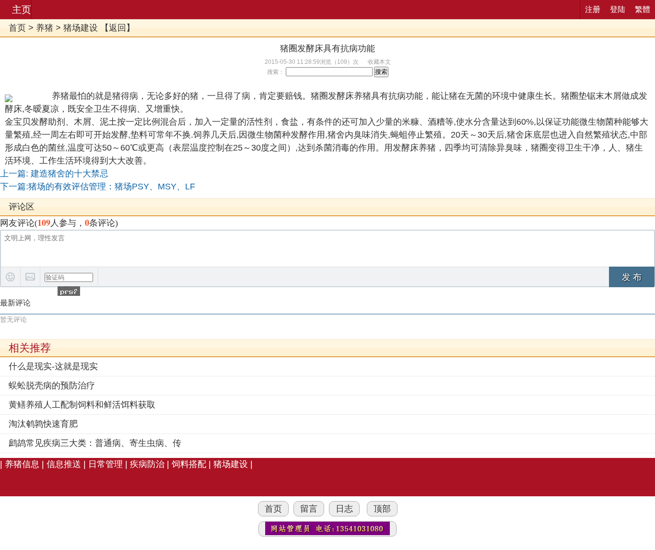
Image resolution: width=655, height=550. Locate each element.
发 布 (632, 277)
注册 (592, 9)
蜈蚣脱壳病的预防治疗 (52, 385)
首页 (17, 28)
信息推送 (64, 464)
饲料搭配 (189, 464)
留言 (308, 509)
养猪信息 (22, 464)
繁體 (642, 9)
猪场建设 (80, 28)
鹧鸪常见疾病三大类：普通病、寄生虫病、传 (95, 443)
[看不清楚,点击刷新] (69, 291)
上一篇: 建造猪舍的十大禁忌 (54, 173)
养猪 (44, 28)
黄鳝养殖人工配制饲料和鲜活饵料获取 (82, 405)
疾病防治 (147, 464)
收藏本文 (379, 62)
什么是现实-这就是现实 (53, 366)
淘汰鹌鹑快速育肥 (43, 424)
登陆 (617, 9)
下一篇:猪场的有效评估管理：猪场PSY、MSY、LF (97, 186)
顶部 (382, 509)
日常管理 (105, 464)
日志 (344, 509)
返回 (117, 28)
